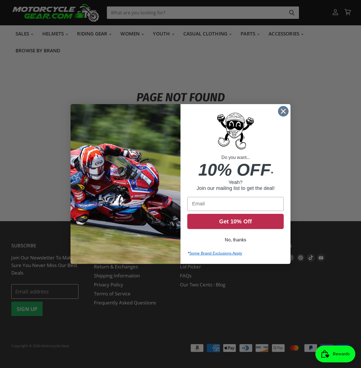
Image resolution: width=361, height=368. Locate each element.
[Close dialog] (283, 111)
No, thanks (235, 239)
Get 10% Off (235, 221)
